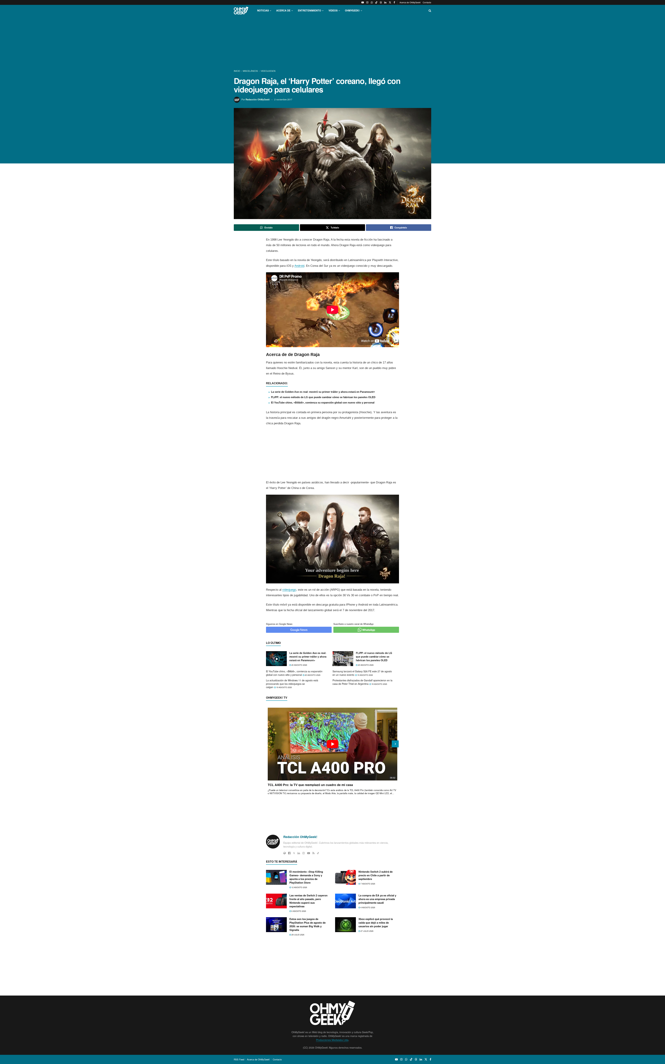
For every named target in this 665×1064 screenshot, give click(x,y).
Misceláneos (250, 70)
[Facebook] (289, 853)
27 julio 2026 (366, 931)
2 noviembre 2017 (283, 99)
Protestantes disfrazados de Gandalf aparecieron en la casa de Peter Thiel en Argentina (362, 682)
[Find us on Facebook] (394, 2)
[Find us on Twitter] (390, 2)
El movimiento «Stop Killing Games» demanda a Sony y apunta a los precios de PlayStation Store (306, 877)
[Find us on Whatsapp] (372, 2)
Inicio (237, 70)
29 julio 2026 (297, 934)
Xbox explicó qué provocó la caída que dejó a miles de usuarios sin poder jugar (375, 922)
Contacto (427, 2)
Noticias (263, 10)
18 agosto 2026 (379, 684)
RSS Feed (239, 1059)
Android (299, 265)
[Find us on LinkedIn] (385, 2)
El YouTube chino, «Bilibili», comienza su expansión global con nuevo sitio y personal (322, 402)
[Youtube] (308, 853)
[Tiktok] (318, 853)
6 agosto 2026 (298, 911)
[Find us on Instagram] (367, 2)
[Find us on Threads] (381, 2)
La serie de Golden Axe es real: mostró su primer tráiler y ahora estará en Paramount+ (323, 391)
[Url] (284, 853)
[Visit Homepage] (241, 10)
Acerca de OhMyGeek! (410, 2)
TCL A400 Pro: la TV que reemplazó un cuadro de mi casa (310, 784)
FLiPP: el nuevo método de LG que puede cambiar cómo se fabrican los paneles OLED (323, 397)
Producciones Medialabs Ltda (332, 1040)
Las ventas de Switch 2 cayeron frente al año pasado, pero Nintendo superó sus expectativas (308, 900)
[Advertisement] (332, 43)
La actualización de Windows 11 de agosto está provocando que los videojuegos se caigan (292, 684)
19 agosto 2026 (365, 675)
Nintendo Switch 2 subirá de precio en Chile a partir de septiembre (375, 875)
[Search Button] (430, 10)
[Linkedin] (299, 853)
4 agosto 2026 (367, 907)
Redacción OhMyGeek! (258, 99)
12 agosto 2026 (299, 887)
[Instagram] (303, 853)
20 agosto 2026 (299, 664)
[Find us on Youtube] (362, 2)
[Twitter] (294, 853)
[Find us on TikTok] (376, 2)
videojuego (289, 589)
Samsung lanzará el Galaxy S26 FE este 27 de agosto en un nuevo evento (362, 673)
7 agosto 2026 (367, 883)
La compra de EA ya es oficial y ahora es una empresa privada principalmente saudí (377, 899)
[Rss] (313, 853)
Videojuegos (268, 70)
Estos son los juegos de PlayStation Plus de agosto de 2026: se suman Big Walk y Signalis (307, 924)
